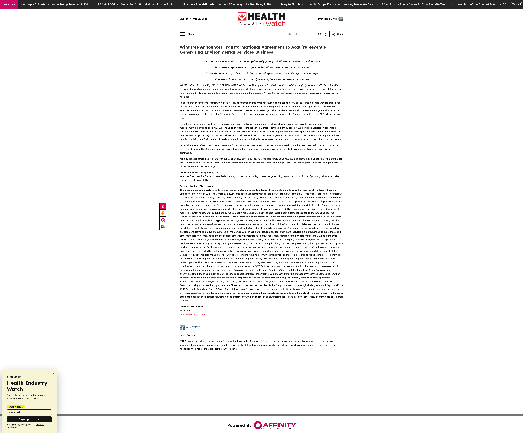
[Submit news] (163, 206)
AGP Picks (9, 4)
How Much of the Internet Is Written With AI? (485, 4)
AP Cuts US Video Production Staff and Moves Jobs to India (135, 4)
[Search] (319, 34)
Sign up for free (29, 419)
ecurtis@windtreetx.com (192, 314)
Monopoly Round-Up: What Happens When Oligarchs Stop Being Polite (227, 4)
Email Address (15, 406)
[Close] (53, 374)
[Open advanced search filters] (326, 34)
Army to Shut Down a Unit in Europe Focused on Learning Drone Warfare (327, 4)
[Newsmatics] (163, 226)
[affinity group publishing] (163, 219)
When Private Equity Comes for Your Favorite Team (414, 4)
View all (516, 4)
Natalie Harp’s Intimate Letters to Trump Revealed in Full (51, 4)
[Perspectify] (163, 213)
